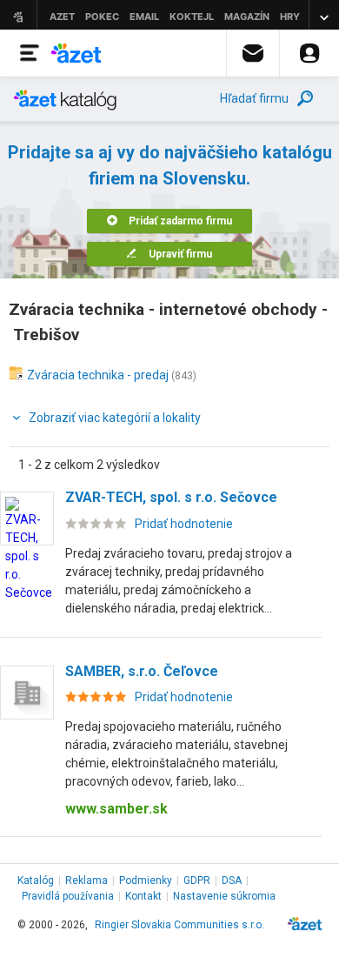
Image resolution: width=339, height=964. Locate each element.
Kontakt (143, 896)
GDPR (196, 880)
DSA (232, 880)
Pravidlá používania (68, 896)
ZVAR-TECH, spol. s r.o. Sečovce (171, 497)
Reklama (86, 880)
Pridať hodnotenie (184, 524)
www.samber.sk (116, 808)
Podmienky (145, 880)
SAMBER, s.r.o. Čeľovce (141, 671)
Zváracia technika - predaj (98, 375)
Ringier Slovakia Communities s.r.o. (179, 925)
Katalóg (35, 880)
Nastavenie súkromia (224, 896)
